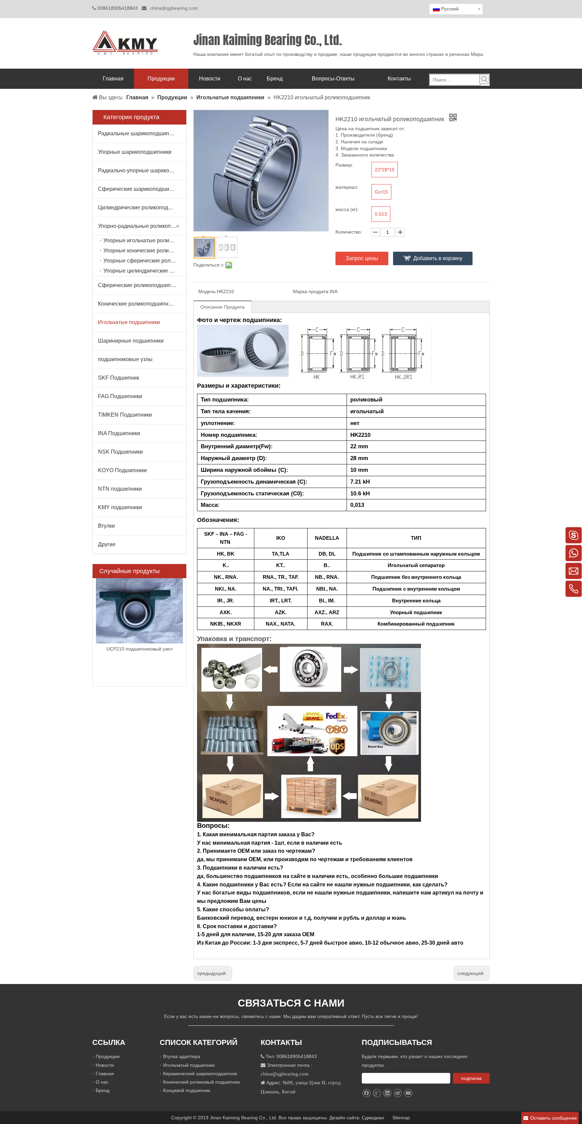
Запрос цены (362, 258)
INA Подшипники (119, 433)
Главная (105, 1073)
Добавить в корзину (437, 258)
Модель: (207, 291)
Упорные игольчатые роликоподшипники (144, 240)
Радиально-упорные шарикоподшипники (142, 170)
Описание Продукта (222, 307)
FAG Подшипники (120, 396)
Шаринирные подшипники (131, 341)
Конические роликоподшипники (137, 304)
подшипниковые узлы (125, 359)
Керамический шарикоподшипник (200, 1073)
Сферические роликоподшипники (140, 285)
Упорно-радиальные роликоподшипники (142, 226)
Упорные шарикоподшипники (134, 152)
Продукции (108, 1056)
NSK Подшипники (120, 452)
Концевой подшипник (186, 1090)
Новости (105, 1065)
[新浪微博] (397, 1093)
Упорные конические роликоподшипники (144, 250)
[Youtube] (408, 1093)
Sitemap (401, 1117)
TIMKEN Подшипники (125, 415)
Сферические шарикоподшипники (141, 189)
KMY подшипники (120, 507)
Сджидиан (374, 1117)
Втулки (106, 526)
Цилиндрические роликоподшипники (142, 207)
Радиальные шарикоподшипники (139, 133)
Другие (107, 544)
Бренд (102, 1090)
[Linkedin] (387, 1093)
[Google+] (377, 1093)
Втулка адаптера (181, 1056)
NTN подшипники (120, 489)
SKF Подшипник (118, 378)
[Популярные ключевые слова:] (484, 79)
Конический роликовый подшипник (201, 1082)
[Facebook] (366, 1093)
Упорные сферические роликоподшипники (144, 261)
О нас (102, 1082)
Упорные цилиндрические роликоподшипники (144, 271)
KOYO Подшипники (122, 470)
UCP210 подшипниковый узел (139, 649)
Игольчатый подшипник (189, 1065)
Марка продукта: (311, 291)
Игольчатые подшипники (129, 322)
